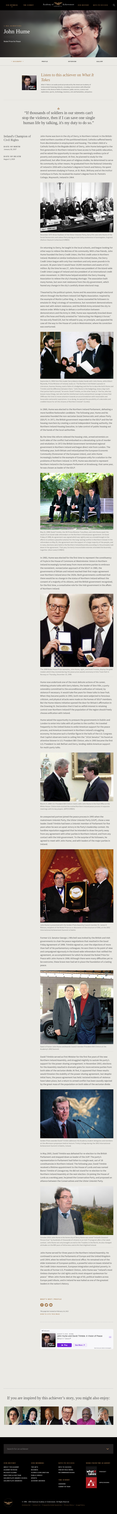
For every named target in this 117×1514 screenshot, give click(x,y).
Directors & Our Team (12, 1475)
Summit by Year (64, 1486)
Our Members (12, 5)
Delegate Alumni (10, 1472)
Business (34, 1470)
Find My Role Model (66, 1470)
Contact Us (36, 1505)
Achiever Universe (38, 1481)
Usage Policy (80, 1505)
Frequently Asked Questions (52, 1505)
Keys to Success (100, 5)
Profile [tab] (45, 61)
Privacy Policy (69, 1505)
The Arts (34, 1467)
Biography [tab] (17, 61)
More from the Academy (98, 1463)
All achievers (13, 26)
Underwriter (26, 1505)
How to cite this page (50, 1314)
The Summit (28, 5)
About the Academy (11, 1467)
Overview (62, 1484)
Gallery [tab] (99, 61)
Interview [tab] (72, 61)
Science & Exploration (40, 1472)
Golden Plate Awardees (13, 1481)
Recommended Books (66, 1472)
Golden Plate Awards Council (15, 1478)
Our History (83, 5)
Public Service (36, 1475)
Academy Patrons (10, 1470)
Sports (34, 1478)
